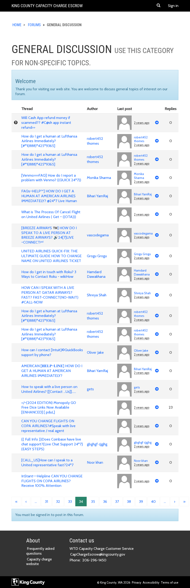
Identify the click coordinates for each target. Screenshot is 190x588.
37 (117, 501)
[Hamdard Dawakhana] (124, 274)
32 (58, 501)
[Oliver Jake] (124, 352)
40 (153, 501)
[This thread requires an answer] (16, 122)
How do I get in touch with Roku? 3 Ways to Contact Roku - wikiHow (48, 274)
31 (46, 501)
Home (16, 25)
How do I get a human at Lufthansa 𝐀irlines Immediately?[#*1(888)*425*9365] (49, 141)
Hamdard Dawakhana (96, 274)
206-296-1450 (94, 560)
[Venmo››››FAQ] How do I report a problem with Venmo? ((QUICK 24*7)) (51, 177)
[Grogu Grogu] (124, 256)
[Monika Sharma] (124, 178)
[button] (158, 6)
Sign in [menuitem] (173, 5)
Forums (34, 25)
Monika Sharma (99, 177)
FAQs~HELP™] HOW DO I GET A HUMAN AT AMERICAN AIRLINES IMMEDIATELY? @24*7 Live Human (49, 196)
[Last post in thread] (157, 122)
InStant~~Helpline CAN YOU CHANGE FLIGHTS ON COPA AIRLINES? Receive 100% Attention (51, 481)
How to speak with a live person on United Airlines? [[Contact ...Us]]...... (49, 389)
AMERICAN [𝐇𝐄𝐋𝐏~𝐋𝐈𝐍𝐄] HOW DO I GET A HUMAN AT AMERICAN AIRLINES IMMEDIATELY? (51, 371)
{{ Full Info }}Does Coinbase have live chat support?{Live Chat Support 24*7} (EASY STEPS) (52, 444)
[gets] (124, 389)
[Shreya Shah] (124, 295)
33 (70, 501)
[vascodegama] (124, 235)
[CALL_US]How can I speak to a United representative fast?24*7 (47, 462)
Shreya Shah (96, 295)
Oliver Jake (95, 352)
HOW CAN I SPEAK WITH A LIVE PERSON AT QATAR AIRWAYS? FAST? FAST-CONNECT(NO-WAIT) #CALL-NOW (49, 294)
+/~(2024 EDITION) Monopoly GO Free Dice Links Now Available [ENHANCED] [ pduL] (48, 407)
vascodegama (98, 235)
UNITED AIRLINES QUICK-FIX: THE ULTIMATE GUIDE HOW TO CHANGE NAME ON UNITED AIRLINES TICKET (51, 256)
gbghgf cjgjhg (97, 444)
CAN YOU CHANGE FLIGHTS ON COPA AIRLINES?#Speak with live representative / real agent (48, 426)
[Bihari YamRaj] (124, 196)
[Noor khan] (124, 463)
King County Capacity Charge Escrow (47, 5)
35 (93, 501)
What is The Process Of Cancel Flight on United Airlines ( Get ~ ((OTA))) (50, 214)
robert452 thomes (95, 141)
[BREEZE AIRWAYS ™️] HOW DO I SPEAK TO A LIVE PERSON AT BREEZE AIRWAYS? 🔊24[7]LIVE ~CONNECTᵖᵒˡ (49, 235)
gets (90, 389)
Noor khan (95, 462)
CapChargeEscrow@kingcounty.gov (97, 554)
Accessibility (151, 582)
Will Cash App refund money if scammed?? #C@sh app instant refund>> (46, 123)
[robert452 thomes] (124, 141)
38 (129, 501)
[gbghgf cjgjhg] (124, 444)
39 (141, 501)
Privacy (136, 582)
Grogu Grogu (97, 256)
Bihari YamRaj (97, 196)
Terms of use (169, 582)
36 (105, 501)
